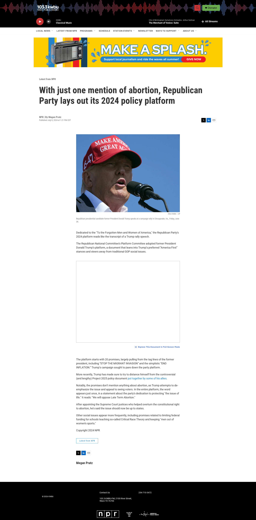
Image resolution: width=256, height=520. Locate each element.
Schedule (104, 31)
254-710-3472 (145, 493)
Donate (212, 7)
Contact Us (105, 493)
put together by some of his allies (147, 378)
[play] (39, 21)
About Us (188, 31)
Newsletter (145, 31)
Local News (43, 31)
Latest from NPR (67, 31)
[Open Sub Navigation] (52, 31)
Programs (86, 31)
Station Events (122, 31)
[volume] (48, 21)
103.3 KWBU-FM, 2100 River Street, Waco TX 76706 (116, 499)
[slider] (53, 21)
